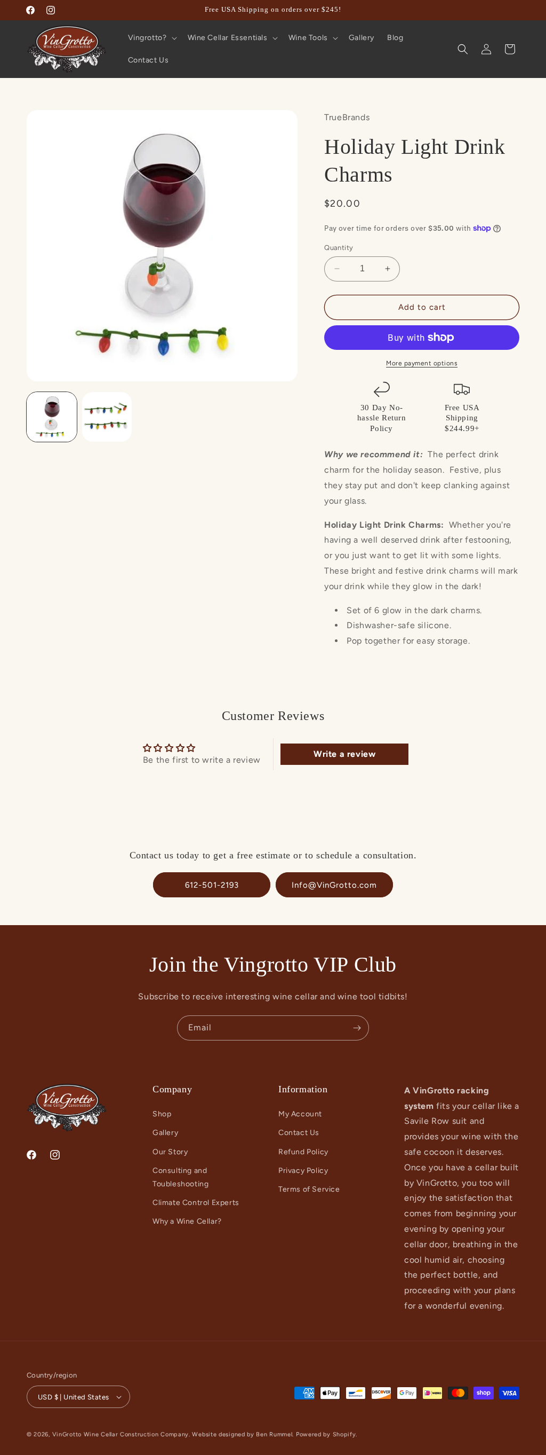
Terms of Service (309, 1189)
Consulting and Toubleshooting (180, 1177)
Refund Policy (303, 1151)
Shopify (344, 1434)
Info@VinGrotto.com (334, 885)
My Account (300, 1113)
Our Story (170, 1151)
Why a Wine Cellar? (187, 1221)
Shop (161, 1113)
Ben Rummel (274, 1434)
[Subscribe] (356, 1028)
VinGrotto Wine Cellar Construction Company (120, 1434)
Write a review (344, 754)
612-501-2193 (212, 885)
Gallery (165, 1132)
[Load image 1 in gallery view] (52, 417)
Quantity (338, 248)
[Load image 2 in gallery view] (107, 417)
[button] (151, 38)
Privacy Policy (303, 1170)
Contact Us (298, 1132)
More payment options (421, 363)
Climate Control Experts (195, 1202)
